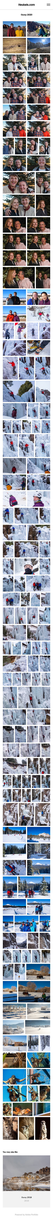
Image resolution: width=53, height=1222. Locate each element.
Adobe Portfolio (31, 1214)
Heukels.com (26, 4)
